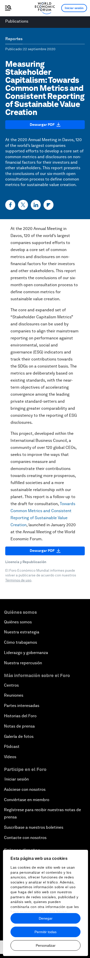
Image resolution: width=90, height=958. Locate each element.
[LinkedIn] (36, 205)
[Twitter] (23, 205)
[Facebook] (10, 205)
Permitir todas (45, 932)
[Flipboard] (49, 205)
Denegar (45, 918)
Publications (16, 21)
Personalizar (46, 945)
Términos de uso (18, 580)
